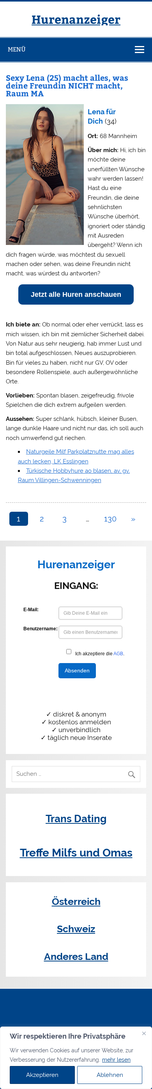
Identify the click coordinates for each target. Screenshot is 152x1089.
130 (110, 518)
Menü (17, 49)
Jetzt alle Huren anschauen (76, 294)
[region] (76, 1058)
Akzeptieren (42, 1074)
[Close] (143, 1033)
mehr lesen (116, 1060)
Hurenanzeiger (76, 19)
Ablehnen (110, 1074)
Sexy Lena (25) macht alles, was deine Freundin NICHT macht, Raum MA (67, 85)
